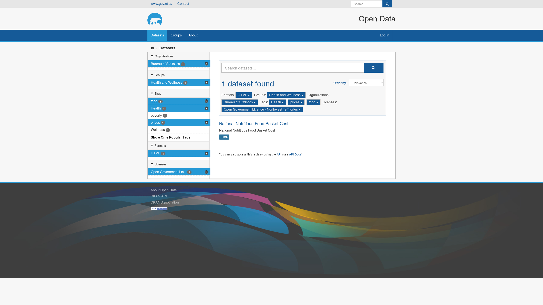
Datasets (157, 35)
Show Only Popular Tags (170, 137)
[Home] (152, 47)
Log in (384, 35)
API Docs (295, 154)
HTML (224, 137)
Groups (176, 35)
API (279, 154)
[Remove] (249, 95)
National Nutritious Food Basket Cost (253, 123)
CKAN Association (165, 202)
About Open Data (164, 189)
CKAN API (159, 196)
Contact (183, 3)
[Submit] (387, 3)
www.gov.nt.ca (161, 3)
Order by (339, 83)
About (193, 35)
